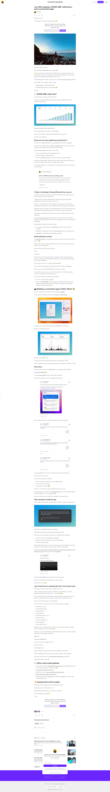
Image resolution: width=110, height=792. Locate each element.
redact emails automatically (46, 550)
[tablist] (39, 723)
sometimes (42, 372)
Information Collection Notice (55, 769)
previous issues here (66, 79)
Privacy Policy (63, 769)
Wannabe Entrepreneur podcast (56, 666)
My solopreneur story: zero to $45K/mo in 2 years (47, 741)
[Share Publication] (96, 2)
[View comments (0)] (39, 15)
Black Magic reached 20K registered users (46, 674)
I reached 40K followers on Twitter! (44, 670)
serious (38, 372)
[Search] (93, 2)
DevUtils (56, 295)
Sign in (106, 2)
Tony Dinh (39, 11)
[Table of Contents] (1, 396)
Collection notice (62, 783)
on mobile (58, 551)
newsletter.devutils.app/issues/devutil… (48, 388)
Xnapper (62, 292)
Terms (57, 783)
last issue (55, 70)
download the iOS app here (56, 656)
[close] (66, 750)
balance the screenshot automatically (63, 550)
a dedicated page (56, 492)
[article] (55, 744)
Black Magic (64, 295)
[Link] (32, 94)
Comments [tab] (37, 723)
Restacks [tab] (41, 723)
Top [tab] (35, 737)
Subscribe (100, 2)
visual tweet (50, 676)
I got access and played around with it (55, 672)
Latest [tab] (38, 737)
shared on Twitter (40, 239)
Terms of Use (60, 768)
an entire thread (42, 375)
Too (35, 372)
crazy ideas (42, 577)
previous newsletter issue (43, 218)
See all (36, 766)
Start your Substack (52, 786)
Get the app (60, 786)
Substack (49, 789)
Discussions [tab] (43, 737)
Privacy (53, 783)
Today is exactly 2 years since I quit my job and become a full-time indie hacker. (48, 743)
